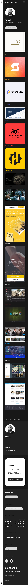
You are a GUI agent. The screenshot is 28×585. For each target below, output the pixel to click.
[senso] (1, 2)
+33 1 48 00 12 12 (20, 519)
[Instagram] (6, 561)
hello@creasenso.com (13, 537)
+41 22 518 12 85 (19, 523)
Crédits (7, 580)
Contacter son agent (15, 479)
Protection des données (11, 578)
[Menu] (24, 2)
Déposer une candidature (14, 508)
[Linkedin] (11, 561)
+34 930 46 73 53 (20, 525)
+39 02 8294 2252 (20, 526)
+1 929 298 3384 (19, 521)
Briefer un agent (11, 497)
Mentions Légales (9, 575)
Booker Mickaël (11, 27)
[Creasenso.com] (11, 2)
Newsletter (12, 549)
